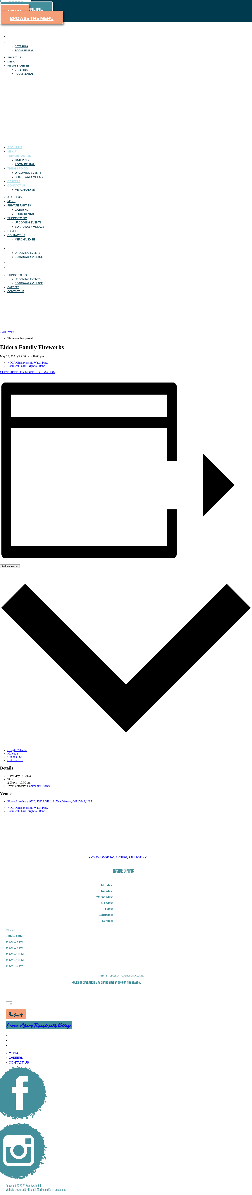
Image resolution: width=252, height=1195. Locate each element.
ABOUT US (16, 30)
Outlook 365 (14, 756)
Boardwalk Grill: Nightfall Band (27, 365)
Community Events (38, 785)
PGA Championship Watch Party (27, 362)
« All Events (7, 331)
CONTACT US (16, 185)
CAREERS (13, 181)
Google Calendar (17, 750)
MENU (12, 36)
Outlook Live (15, 760)
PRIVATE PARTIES (22, 41)
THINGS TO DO (17, 168)
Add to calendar (9, 566)
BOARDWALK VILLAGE (29, 177)
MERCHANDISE (25, 190)
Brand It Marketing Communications (47, 1189)
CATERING (21, 46)
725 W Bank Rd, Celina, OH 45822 (118, 857)
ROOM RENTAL (24, 50)
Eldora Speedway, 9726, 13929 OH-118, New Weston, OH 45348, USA (50, 801)
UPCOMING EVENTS (28, 173)
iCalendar (13, 753)
